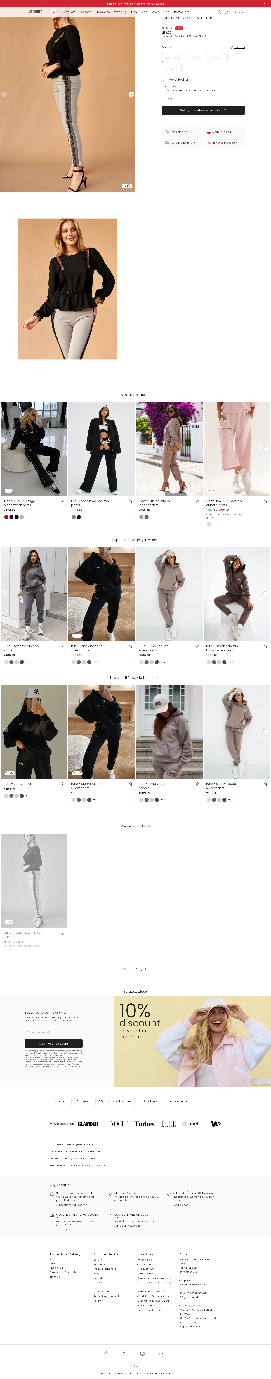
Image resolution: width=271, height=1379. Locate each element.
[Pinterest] (124, 1354)
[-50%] (237, 449)
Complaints (101, 1278)
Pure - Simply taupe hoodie (154, 786)
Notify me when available (201, 110)
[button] (227, 12)
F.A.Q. (97, 1273)
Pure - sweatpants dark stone (21, 648)
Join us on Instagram (127, 1225)
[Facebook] (105, 1354)
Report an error (103, 1291)
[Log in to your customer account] (219, 12)
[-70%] (34, 880)
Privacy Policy (72, 1062)
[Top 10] (101, 594)
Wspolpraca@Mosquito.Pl (194, 1284)
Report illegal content (106, 1296)
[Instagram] (142, 1354)
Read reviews (180, 1205)
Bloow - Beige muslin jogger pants (154, 503)
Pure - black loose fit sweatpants (86, 648)
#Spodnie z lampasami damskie (164, 1101)
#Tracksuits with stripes (115, 1101)
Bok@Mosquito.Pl (189, 1272)
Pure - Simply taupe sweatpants (154, 648)
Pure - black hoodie (19, 784)
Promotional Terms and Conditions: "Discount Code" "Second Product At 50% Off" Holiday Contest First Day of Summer (153, 1300)
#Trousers (81, 1101)
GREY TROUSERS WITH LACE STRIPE (23, 935)
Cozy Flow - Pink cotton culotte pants (224, 503)
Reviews (98, 1282)
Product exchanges (105, 1268)
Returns (98, 1300)
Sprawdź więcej (135, 991)
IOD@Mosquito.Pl (189, 1297)
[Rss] (163, 1354)
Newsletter (100, 1264)
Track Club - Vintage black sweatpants (19, 503)
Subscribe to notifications (71, 1205)
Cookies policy (146, 1264)
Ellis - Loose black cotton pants (90, 503)
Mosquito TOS (145, 1268)
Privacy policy (145, 1259)
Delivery (98, 1259)
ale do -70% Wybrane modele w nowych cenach (136, 3)
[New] (34, 449)
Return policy (145, 1273)
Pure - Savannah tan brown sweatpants (222, 648)
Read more (62, 1229)
